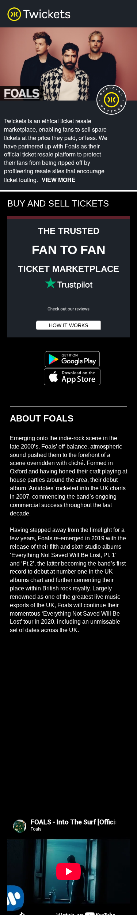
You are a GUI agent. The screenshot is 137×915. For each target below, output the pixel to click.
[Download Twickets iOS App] (68, 376)
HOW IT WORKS (68, 325)
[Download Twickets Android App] (69, 359)
